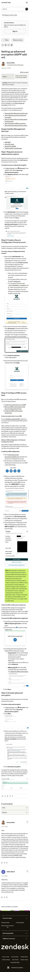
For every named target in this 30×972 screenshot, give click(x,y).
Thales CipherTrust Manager (13, 148)
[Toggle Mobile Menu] (27, 2)
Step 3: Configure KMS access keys (15, 123)
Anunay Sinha (11, 63)
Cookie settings (6, 959)
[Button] (2, 796)
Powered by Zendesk (17, 967)
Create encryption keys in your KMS (15, 405)
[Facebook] (5, 45)
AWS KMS (8, 142)
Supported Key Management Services (16, 113)
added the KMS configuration (19, 672)
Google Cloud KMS (10, 146)
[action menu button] (27, 822)
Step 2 (17, 217)
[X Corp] (8, 45)
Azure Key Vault (9, 144)
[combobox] (15, 808)
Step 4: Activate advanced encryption (16, 125)
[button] (14, 918)
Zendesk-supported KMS (13, 419)
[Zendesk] (15, 946)
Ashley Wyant (11, 871)
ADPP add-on (24, 160)
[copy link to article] (2, 45)
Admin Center (10, 168)
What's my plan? (24, 72)
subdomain (17, 281)
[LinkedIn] (11, 45)
